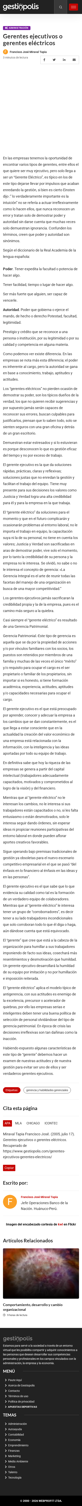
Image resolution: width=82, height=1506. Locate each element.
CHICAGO (33, 1123)
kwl (60, 1224)
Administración (18, 28)
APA (7, 1123)
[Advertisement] (41, 110)
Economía (14, 1440)
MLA (18, 1123)
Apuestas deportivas (22, 1406)
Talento (12, 1472)
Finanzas (14, 1450)
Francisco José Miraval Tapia (28, 52)
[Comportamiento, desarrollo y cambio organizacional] (41, 1273)
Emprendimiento (18, 1445)
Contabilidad (16, 1434)
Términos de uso (18, 1396)
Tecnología (14, 1477)
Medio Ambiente (18, 1461)
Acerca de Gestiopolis (21, 1385)
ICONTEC (51, 1123)
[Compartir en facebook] (45, 59)
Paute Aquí (15, 1380)
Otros (11, 1466)
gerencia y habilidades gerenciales (47, 1090)
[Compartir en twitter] (55, 59)
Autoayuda (15, 1429)
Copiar (9, 1168)
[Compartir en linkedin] (64, 59)
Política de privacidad (21, 1401)
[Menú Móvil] (73, 7)
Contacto (14, 1390)
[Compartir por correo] (74, 59)
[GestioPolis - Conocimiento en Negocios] (18, 1338)
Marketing (14, 1456)
